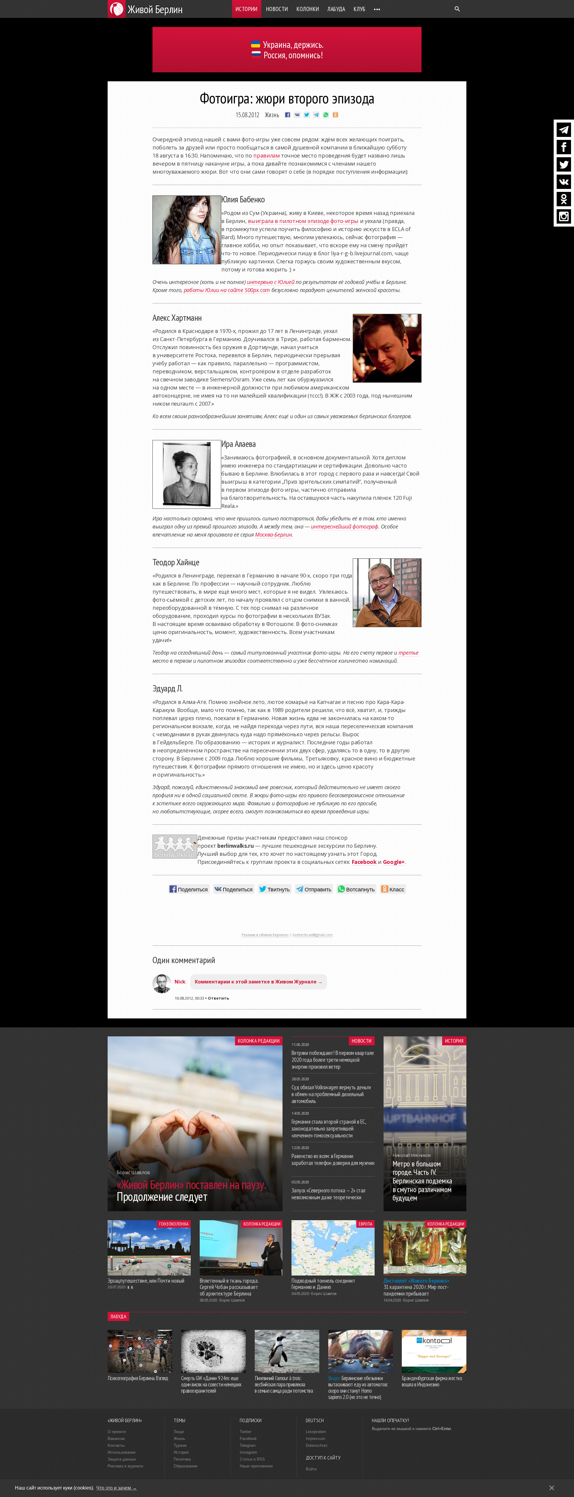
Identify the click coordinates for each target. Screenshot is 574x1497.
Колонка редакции (259, 1041)
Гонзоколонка (173, 1224)
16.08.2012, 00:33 (189, 998)
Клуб (360, 9)
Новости (277, 9)
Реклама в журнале (125, 1466)
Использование (121, 1452)
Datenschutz (317, 1445)
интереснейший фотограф (344, 526)
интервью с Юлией (270, 281)
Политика (182, 1459)
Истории (247, 9)
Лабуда (336, 9)
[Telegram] (564, 130)
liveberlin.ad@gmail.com (313, 934)
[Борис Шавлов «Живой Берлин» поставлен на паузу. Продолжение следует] (195, 1209)
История (454, 1041)
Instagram (248, 1452)
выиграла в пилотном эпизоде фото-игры (303, 220)
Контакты (116, 1445)
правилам (266, 155)
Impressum (315, 1438)
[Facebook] (564, 147)
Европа (365, 1224)
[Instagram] (564, 216)
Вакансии (116, 1438)
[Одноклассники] (564, 199)
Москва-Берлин (273, 534)
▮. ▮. (130, 1287)
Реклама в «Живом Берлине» (265, 934)
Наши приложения (256, 1466)
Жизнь (272, 114)
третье (409, 652)
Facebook (248, 1438)
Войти (311, 1469)
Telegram (248, 1445)
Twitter (245, 1431)
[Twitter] (564, 164)
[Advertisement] (287, 916)
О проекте (117, 1431)
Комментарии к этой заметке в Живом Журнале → (259, 981)
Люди (179, 1431)
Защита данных (122, 1459)
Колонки (308, 9)
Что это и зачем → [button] (116, 1487)
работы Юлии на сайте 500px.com (227, 290)
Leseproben (316, 1431)
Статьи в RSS (252, 1459)
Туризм (180, 1445)
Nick (180, 981)
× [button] (552, 1488)
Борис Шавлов (232, 1300)
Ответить (218, 998)
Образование (185, 1466)
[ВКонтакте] (564, 182)
